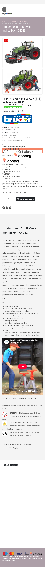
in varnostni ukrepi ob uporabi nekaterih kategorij (22, 405)
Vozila (15, 448)
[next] (39, 99)
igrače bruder (19, 140)
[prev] (36, 99)
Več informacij (7, 192)
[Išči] (41, 11)
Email (10, 207)
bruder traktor (33, 137)
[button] (40, 65)
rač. (5, 408)
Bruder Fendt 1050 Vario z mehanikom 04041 (15, 137)
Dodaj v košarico (26, 199)
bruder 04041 (12, 135)
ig (3, 408)
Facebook (3, 207)
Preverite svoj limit (20, 192)
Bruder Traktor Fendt (8, 140)
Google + (7, 207)
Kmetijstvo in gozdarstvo (22, 444)
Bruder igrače (14, 132)
